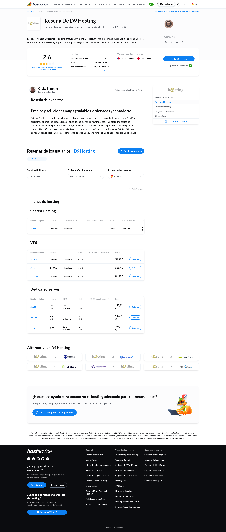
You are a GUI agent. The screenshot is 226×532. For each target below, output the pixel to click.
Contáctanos (91, 459)
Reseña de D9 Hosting (70, 21)
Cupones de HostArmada (155, 465)
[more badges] (174, 27)
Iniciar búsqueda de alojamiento (57, 412)
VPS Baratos (120, 486)
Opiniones (83, 4)
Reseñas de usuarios (165, 102)
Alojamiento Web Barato (126, 475)
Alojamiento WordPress (126, 465)
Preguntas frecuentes (164, 111)
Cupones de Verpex (153, 480)
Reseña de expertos (164, 97)
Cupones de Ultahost (153, 475)
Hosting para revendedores (127, 501)
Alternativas (160, 116)
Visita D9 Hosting (179, 58)
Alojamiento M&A (45, 512)
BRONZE (34, 318)
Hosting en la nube (123, 491)
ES (196, 4)
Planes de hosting (163, 106)
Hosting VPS (121, 480)
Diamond (34, 276)
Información (91, 486)
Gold (32, 328)
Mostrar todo (103, 71)
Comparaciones (101, 4)
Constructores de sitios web (127, 506)
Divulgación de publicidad (188, 11)
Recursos (118, 4)
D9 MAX (34, 229)
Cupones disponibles (179, 65)
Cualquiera (35, 176)
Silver (32, 268)
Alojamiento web (122, 459)
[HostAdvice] (38, 4)
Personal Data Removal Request (96, 492)
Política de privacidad (95, 499)
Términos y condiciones (96, 504)
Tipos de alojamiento (63, 4)
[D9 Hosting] (33, 23)
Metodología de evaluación (166, 11)
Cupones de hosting (140, 4)
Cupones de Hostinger (154, 470)
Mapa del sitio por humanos (98, 465)
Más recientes (77, 176)
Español (118, 176)
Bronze (33, 259)
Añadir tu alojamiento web (97, 475)
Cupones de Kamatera (154, 459)
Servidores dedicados (124, 496)
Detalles (135, 259)
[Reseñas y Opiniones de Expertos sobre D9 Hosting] (166, 42)
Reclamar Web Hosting (96, 480)
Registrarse (36, 485)
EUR (185, 4)
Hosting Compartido (124, 470)
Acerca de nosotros (94, 454)
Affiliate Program (94, 470)
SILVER (33, 307)
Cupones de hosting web (155, 454)
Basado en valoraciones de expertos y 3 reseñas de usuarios (47, 68)
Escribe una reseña (133, 151)
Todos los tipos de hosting (126, 454)
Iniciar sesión (57, 485)
